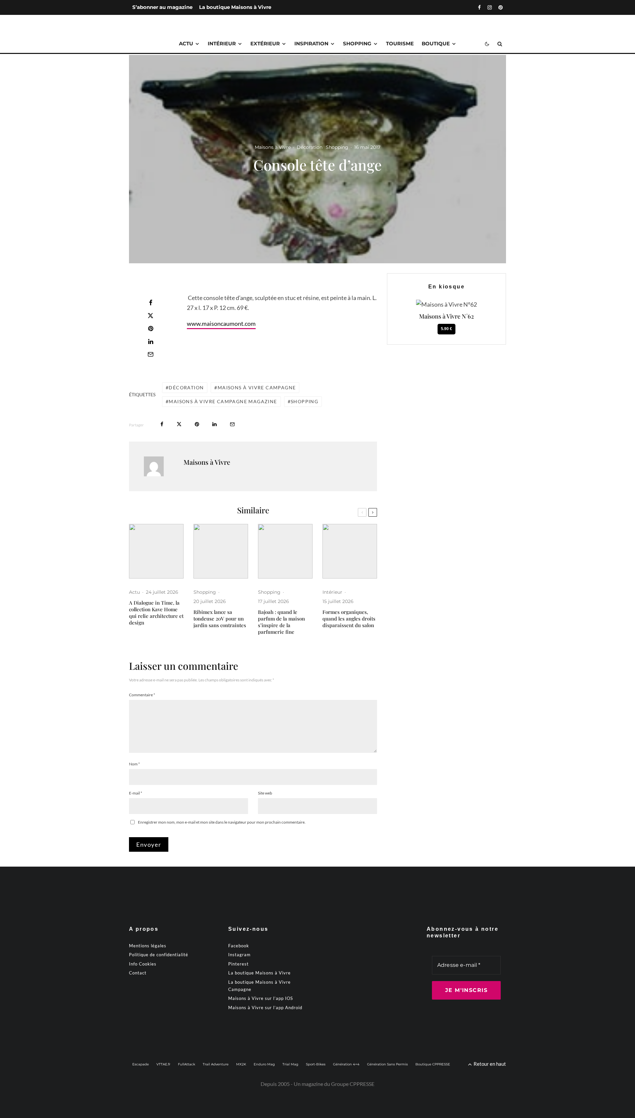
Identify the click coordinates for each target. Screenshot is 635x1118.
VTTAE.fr (163, 1064)
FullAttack (186, 1064)
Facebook (238, 945)
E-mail (135, 793)
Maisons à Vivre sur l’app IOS (260, 998)
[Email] (150, 354)
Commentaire (142, 694)
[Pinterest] (500, 7)
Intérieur (222, 43)
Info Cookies (142, 964)
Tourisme (400, 43)
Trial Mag (290, 1064)
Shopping (357, 43)
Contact (138, 972)
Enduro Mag (264, 1064)
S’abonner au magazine (162, 7)
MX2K (241, 1064)
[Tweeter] (150, 316)
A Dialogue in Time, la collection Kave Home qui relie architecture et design (156, 612)
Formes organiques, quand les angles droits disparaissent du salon (348, 618)
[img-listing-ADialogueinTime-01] (156, 551)
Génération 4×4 (346, 1064)
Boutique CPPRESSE (432, 1064)
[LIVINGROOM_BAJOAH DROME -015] (285, 551)
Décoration (309, 147)
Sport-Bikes (315, 1064)
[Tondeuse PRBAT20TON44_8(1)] (220, 551)
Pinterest (238, 964)
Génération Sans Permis (387, 1064)
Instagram (239, 954)
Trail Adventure (216, 1064)
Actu (186, 43)
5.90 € (446, 328)
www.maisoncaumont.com (221, 323)
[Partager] (150, 303)
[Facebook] (479, 7)
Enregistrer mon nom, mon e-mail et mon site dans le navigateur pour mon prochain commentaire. (222, 822)
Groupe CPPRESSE (352, 1084)
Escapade (140, 1064)
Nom (134, 763)
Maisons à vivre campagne (257, 387)
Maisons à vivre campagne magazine (223, 401)
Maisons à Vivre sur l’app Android (265, 1007)
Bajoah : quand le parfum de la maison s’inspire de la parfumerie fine (281, 622)
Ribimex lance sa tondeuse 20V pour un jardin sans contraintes (219, 618)
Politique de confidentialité (158, 954)
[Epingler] (150, 328)
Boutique (436, 43)
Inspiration (311, 43)
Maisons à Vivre (273, 147)
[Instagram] (489, 7)
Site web (265, 793)
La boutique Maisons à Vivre (235, 7)
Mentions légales (147, 945)
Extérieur (265, 43)
